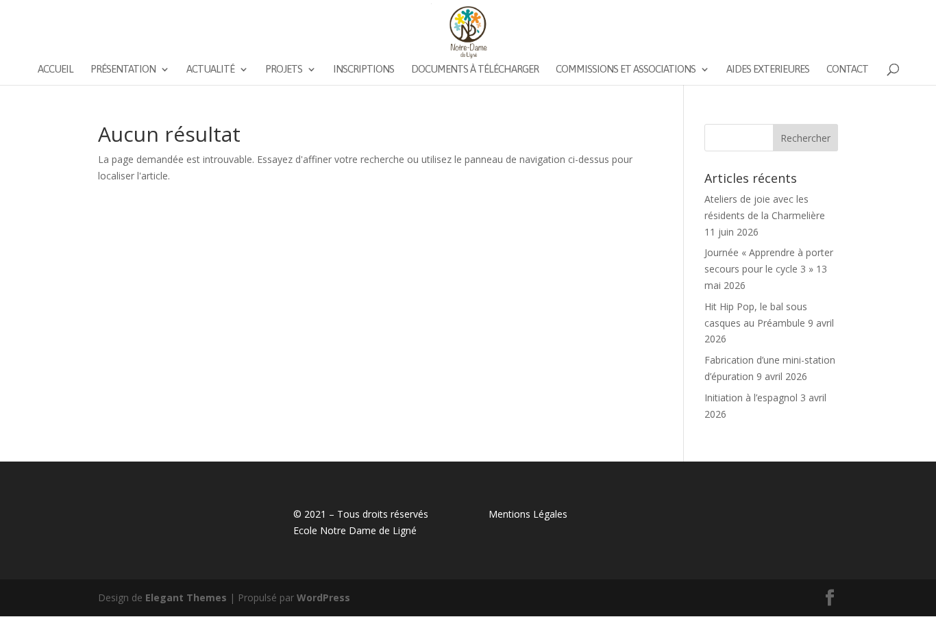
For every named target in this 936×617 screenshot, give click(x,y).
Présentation (123, 69)
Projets (283, 69)
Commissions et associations (625, 69)
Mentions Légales (528, 513)
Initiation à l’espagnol (751, 397)
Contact (847, 69)
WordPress (323, 597)
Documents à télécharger (475, 69)
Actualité (210, 69)
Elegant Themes (186, 597)
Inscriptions (363, 69)
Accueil (55, 69)
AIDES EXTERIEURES (767, 69)
